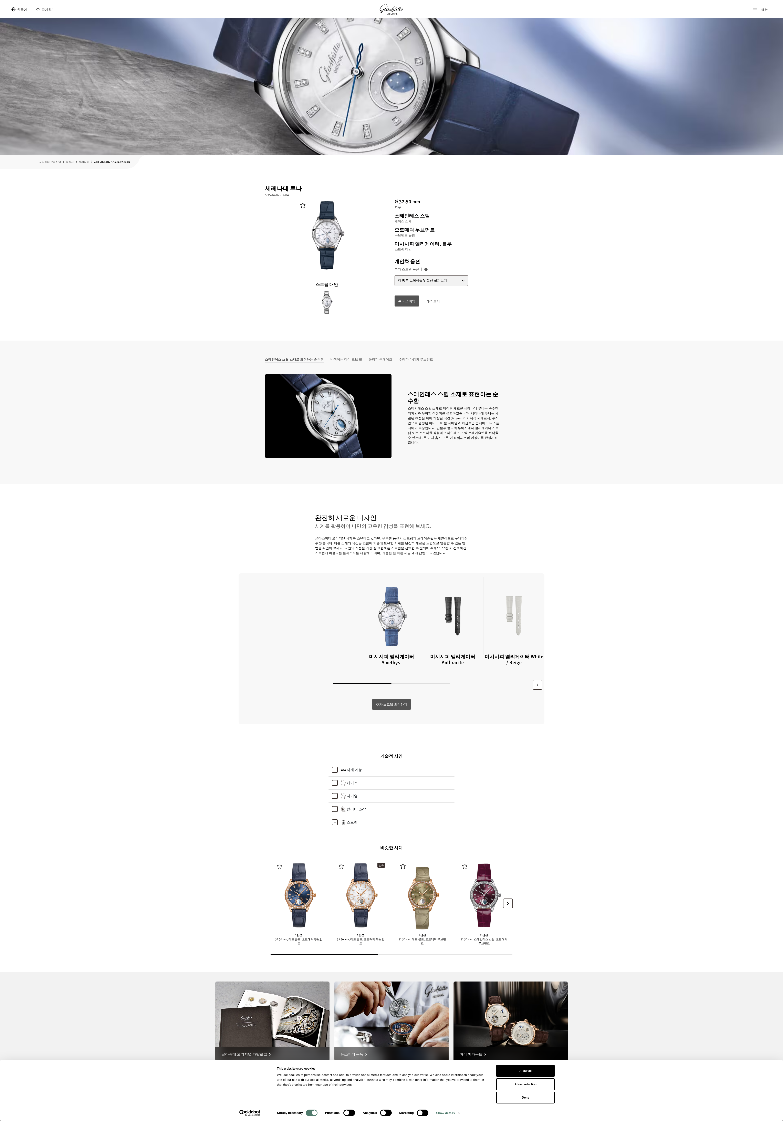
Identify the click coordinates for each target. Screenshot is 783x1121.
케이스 (352, 782)
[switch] (349, 1113)
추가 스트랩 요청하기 (391, 704)
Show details (445, 1113)
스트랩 (352, 822)
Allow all (525, 1070)
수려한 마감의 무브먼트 (416, 360)
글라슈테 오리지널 (50, 162)
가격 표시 (433, 301)
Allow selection (525, 1084)
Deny (525, 1097)
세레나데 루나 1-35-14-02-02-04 (112, 162)
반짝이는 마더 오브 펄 (346, 360)
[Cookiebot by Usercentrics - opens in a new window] (250, 1113)
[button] (537, 685)
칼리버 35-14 (357, 809)
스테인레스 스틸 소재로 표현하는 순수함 (294, 360)
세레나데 (84, 162)
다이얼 (352, 795)
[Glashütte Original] (391, 9)
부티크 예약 (406, 301)
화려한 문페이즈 (380, 360)
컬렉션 (70, 162)
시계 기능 (354, 769)
